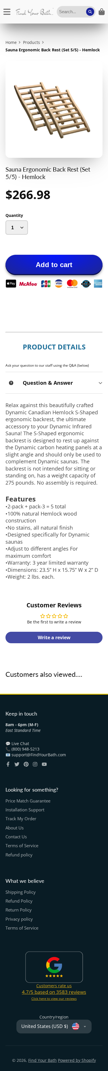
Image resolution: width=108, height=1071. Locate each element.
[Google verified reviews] (54, 967)
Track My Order (20, 819)
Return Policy (18, 910)
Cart (101, 11)
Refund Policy (19, 901)
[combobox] (76, 12)
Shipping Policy (20, 892)
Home (11, 42)
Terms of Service (21, 846)
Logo (34, 11)
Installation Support (24, 810)
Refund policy (19, 855)
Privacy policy (19, 919)
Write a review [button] (54, 637)
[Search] (90, 12)
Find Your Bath (42, 1060)
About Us (14, 828)
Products (31, 42)
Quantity (14, 215)
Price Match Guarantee (27, 801)
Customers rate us (54, 985)
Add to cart (54, 265)
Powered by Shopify (77, 1060)
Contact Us (16, 837)
